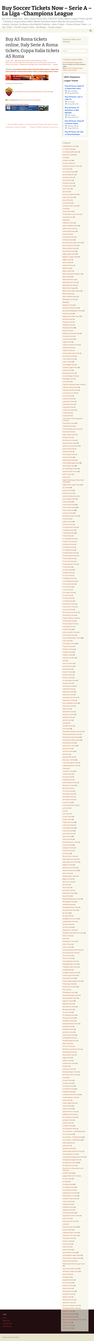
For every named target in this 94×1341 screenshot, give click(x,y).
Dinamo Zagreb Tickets (69, 454)
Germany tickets (67, 669)
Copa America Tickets (69, 401)
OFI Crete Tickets (67, 924)
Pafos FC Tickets (67, 936)
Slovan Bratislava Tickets (69, 1128)
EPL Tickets (66, 487)
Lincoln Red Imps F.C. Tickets (70, 842)
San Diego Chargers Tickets (70, 1072)
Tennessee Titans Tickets (70, 1221)
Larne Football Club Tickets (70, 805)
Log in (4, 1318)
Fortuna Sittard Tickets (69, 635)
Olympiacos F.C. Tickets (69, 930)
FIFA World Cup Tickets (69, 615)
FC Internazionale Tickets (70, 564)
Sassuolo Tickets (67, 1080)
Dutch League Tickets (69, 466)
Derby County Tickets (69, 449)
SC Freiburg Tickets (68, 1086)
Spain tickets (66, 1145)
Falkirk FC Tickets (67, 521)
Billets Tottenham (67, 294)
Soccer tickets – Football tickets (19, 64)
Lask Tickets (66, 808)
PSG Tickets (66, 989)
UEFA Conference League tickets (72, 1258)
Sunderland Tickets (68, 1207)
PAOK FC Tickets (67, 944)
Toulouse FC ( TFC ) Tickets (70, 1235)
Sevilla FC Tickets (67, 1109)
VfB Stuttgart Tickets (68, 1291)
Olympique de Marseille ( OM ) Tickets (73, 933)
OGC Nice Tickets (67, 927)
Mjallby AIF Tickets (68, 879)
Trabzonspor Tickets (68, 1238)
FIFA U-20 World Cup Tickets (70, 612)
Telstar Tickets (67, 1218)
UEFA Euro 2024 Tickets (69, 1261)
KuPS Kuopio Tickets (68, 794)
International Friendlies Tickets (71, 734)
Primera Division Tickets (69, 987)
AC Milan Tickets (67, 160)
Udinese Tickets (67, 1249)
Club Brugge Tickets (68, 379)
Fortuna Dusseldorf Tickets (70, 632)
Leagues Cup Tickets (68, 822)
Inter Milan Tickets (68, 726)
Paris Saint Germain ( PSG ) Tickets (72, 950)
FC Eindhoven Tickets (68, 544)
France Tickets (67, 641)
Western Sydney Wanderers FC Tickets (73, 1319)
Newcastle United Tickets (70, 910)
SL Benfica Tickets (68, 1126)
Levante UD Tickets (68, 831)
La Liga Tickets (67, 802)
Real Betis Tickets (68, 1026)
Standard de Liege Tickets (70, 1198)
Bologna (65, 302)
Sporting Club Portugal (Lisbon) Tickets (73, 1157)
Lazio (64, 811)
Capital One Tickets (68, 347)
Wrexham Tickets (67, 1328)
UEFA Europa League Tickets (70, 1268)
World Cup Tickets (68, 1325)
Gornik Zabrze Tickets (69, 686)
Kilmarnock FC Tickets (69, 785)
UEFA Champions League (69, 1252)
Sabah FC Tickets (67, 1060)
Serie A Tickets (47, 62)
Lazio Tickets (66, 814)
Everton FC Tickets (68, 513)
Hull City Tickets (67, 720)
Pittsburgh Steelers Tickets (70, 967)
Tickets (65, 1224)
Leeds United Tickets (68, 828)
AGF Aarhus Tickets (68, 183)
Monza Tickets (67, 887)
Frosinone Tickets (68, 646)
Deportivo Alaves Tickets (70, 443)
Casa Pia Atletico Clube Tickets (71, 353)
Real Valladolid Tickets (69, 1038)
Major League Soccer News (70, 859)
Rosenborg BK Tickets (69, 1052)
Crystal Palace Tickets (69, 423)
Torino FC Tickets (67, 1230)
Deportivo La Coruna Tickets (70, 446)
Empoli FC (65, 477)
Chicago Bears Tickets (69, 373)
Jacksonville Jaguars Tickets (71, 763)
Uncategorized (67, 1277)
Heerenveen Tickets (68, 706)
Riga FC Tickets (67, 1043)
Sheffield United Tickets (69, 1114)
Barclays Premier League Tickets (72, 242)
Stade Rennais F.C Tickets (70, 1196)
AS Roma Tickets (67, 211)
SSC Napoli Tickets (68, 1184)
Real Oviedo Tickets (68, 1032)
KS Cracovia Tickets (68, 791)
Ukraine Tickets (67, 1274)
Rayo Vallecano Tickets (69, 1006)
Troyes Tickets (67, 1244)
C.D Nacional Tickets (68, 336)
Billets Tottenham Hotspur (70, 296)
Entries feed (6, 1320)
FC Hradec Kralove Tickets (70, 555)
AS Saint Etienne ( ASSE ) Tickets (71, 214)
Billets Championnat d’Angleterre (72, 274)
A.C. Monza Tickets (68, 149)
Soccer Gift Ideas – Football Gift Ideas (73, 1131)
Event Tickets (66, 502)
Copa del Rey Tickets (68, 404)
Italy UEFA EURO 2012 (68, 757)
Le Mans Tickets (67, 819)
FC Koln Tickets (67, 567)
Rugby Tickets (67, 1057)
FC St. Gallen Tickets (68, 592)
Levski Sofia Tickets (68, 833)
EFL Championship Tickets (70, 468)
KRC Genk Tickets (67, 788)
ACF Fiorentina (67, 169)
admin (56, 64)
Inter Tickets (66, 728)
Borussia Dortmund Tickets (70, 308)
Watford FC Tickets (68, 1311)
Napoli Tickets (66, 896)
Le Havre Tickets (67, 816)
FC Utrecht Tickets (68, 601)
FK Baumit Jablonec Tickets (70, 618)
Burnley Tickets (67, 330)
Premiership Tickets (68, 978)
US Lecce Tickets (67, 1283)
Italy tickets (66, 754)
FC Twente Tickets (68, 598)
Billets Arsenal (67, 268)
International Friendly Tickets (71, 737)
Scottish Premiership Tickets (71, 1094)
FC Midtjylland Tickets (69, 578)
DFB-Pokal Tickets (68, 451)
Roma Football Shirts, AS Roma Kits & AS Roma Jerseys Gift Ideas (33, 91)
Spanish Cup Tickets (68, 1148)
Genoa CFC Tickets (68, 663)
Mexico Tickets (67, 873)
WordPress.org (7, 1326)
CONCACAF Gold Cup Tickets (70, 387)
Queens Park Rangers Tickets (71, 995)
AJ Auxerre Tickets (68, 186)
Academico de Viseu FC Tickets (71, 166)
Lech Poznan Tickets (68, 825)
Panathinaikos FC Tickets (69, 941)
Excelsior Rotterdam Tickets (70, 516)
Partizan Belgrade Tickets (70, 961)
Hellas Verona (66, 709)
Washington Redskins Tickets (71, 1308)
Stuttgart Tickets (67, 1204)
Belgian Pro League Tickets (70, 257)
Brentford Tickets (68, 313)
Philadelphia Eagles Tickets (70, 964)
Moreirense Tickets (68, 890)
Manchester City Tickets (69, 867)
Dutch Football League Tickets (71, 463)
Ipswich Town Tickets (68, 743)
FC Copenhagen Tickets (69, 538)
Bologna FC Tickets (68, 305)
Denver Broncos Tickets (69, 440)
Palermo (65, 938)
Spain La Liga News (68, 1143)
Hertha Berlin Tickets (68, 711)
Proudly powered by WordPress (10, 1337)
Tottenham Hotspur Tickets (70, 1232)
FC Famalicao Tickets (68, 547)
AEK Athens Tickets (68, 177)
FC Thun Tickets (67, 595)
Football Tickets (67, 629)
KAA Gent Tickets (67, 777)
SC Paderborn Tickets (69, 1089)
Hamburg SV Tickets (68, 692)
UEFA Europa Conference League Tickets (74, 1264)
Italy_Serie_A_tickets (36, 62)
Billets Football (67, 276)
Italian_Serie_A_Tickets (12, 62)
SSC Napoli (66, 1181)
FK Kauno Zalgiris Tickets (69, 624)
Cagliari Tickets (67, 342)
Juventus (65, 768)
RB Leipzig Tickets (68, 1009)
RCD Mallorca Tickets (68, 1021)
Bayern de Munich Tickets (70, 248)
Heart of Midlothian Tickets (70, 703)
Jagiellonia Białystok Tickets (70, 765)
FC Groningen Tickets (68, 550)
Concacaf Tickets (67, 396)
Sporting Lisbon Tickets (69, 1165)
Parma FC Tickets (67, 958)
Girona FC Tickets (67, 677)
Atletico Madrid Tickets (69, 231)
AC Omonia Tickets (68, 163)
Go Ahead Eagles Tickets (69, 680)
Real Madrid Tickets (68, 1029)
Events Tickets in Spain (69, 507)
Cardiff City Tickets (68, 350)
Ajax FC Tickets (67, 189)
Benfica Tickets (67, 262)
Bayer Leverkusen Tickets (70, 245)
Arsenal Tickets (67, 203)
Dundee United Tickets (69, 460)
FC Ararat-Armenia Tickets (70, 527)
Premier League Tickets (69, 975)
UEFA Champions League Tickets (71, 1255)
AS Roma (19, 60)
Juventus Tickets (67, 774)
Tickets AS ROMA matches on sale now (44, 127)
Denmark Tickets (67, 437)
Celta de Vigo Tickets (68, 359)
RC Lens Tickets (67, 1012)
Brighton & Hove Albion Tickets (71, 316)
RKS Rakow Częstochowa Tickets (72, 1049)
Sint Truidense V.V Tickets (70, 1117)
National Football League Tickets (72, 899)
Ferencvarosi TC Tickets (69, 607)
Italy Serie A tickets (24, 62)
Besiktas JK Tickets (68, 265)
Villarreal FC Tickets (68, 1302)
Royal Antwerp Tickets (69, 1055)
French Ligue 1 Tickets (69, 643)
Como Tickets (66, 381)
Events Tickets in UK (68, 510)
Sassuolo (65, 1077)
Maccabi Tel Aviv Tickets (69, 856)
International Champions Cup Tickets (73, 731)
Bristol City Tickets (68, 319)
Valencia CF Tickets (68, 1285)
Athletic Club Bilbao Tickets (70, 225)
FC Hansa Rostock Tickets (70, 553)
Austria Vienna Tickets (69, 237)
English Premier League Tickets (71, 485)
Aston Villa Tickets (68, 217)
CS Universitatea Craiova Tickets (72, 429)
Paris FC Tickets (67, 947)
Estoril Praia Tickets (68, 493)
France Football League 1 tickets (72, 638)
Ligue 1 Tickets (67, 836)
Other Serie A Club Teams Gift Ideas (30, 100)
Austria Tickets (67, 234)
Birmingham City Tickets (69, 299)
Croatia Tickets (67, 415)
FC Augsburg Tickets (68, 530)
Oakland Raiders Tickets (69, 921)
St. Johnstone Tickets (69, 1187)
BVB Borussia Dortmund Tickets (71, 333)
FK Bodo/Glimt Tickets (69, 621)
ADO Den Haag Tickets (69, 174)
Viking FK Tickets (67, 1297)
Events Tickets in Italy (28, 60)
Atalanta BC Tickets (68, 223)
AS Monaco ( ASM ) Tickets (70, 206)
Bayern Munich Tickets (69, 251)
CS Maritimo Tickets (68, 426)
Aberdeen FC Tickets (68, 155)
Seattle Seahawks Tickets (70, 1097)
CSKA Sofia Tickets (68, 432)
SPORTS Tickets (47, 64)
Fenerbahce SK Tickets (69, 604)
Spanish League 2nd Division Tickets (73, 1151)
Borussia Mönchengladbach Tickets (72, 311)
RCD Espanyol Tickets (69, 1018)
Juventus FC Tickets (68, 771)
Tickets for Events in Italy (70, 1227)
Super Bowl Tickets (68, 1210)
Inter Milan (65, 723)
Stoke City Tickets (68, 1201)
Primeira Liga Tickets (68, 984)
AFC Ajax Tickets (67, 180)
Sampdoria (66, 1066)
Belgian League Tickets (69, 254)
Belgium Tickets (67, 259)
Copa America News (68, 398)
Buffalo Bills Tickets (68, 325)
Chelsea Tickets (67, 370)
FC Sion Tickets (67, 589)
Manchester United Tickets (70, 870)
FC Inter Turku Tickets (69, 561)
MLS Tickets (66, 884)
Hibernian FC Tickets (68, 714)
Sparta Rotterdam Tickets (70, 1154)
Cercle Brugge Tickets (69, 364)
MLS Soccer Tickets (68, 882)
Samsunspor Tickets (68, 1069)
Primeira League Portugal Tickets (72, 981)
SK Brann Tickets (67, 1123)
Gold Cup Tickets (67, 683)
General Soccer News (40, 60)
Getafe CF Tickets (68, 672)
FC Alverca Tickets (68, 524)
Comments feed (7, 1323)
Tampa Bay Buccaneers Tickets (71, 1215)
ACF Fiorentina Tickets (69, 172)
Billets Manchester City (69, 279)
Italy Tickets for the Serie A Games (17, 104)
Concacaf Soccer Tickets (69, 393)
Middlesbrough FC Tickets (70, 876)
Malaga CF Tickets (68, 865)
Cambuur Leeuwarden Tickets (71, 345)
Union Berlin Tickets (68, 1280)
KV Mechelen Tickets (68, 797)
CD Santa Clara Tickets (69, 356)
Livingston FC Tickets (68, 848)
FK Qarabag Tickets (68, 626)
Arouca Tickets (67, 200)
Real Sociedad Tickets (69, 1035)
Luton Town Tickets (68, 850)
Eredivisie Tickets (68, 490)
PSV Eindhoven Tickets (69, 992)
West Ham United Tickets (69, 1317)
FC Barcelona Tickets (68, 533)
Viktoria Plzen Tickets (69, 1300)
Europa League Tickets (69, 499)
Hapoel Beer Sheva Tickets (70, 697)
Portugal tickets (67, 970)
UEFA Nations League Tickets (70, 1271)
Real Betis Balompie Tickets (70, 1023)
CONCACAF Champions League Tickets (73, 384)
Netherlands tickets (68, 904)
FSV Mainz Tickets (68, 652)
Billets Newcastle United (69, 285)
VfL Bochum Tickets (68, 1294)
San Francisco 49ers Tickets (70, 1074)
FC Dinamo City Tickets (69, 541)
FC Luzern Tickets (67, 575)
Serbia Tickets (67, 1100)
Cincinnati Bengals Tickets (70, 376)
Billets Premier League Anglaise (71, 291)
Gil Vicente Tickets (68, 675)
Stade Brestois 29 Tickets (70, 1193)
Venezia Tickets (67, 1288)
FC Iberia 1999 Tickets (69, 558)
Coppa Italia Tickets (68, 407)
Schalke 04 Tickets (68, 1092)
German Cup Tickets (68, 666)
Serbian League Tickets (69, 1103)
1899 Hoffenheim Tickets (69, 146)
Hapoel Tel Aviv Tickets (69, 700)
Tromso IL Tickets (67, 1241)
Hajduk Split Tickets (68, 689)
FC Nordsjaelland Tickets (69, 581)
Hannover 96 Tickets (68, 694)
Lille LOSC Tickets (67, 839)
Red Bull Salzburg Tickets (70, 1040)
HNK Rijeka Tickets (68, 717)
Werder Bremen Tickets (69, 1314)
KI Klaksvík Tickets (68, 780)
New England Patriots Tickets (71, 907)
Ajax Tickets (66, 191)
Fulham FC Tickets (68, 655)
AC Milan (65, 157)
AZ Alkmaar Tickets (68, 240)
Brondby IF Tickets (68, 322)
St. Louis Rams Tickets (69, 1190)
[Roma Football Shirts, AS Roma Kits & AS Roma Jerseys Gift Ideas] (9, 91)
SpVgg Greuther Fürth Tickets (71, 1176)
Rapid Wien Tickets (68, 1004)
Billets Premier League (69, 288)
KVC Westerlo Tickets (69, 799)
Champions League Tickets (70, 367)
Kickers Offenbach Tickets (70, 782)
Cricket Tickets (67, 413)
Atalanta (65, 220)
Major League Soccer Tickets (71, 862)
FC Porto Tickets (67, 587)
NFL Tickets (66, 913)
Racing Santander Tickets (70, 998)
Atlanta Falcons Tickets (69, 228)
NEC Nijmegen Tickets (69, 901)
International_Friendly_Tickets (71, 740)
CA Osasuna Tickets (68, 339)
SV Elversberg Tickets (69, 1213)
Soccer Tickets (67, 1134)
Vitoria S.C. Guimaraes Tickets (71, 1305)
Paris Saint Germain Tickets (70, 953)
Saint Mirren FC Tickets (69, 1063)
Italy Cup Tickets (67, 748)
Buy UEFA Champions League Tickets (73, 62)
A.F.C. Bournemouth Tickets (70, 152)
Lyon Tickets (66, 853)
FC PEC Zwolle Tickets (69, 584)
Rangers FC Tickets (68, 1001)
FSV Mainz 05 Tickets (68, 649)
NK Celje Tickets (67, 916)
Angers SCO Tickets (68, 197)
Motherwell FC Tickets (69, 893)
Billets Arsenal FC (67, 271)
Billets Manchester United (70, 282)
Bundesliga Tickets (68, 328)
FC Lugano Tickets (68, 572)
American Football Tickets (70, 194)
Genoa (64, 660)
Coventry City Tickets (69, 410)
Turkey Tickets (67, 1247)
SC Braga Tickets (67, 1083)
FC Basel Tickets (67, 536)
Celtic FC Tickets (67, 362)
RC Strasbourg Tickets (69, 1015)
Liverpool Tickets (67, 845)
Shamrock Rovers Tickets (70, 1111)
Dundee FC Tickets (68, 457)
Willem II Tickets (67, 1322)
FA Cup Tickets (67, 519)
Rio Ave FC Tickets (68, 1046)
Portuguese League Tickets (70, 972)
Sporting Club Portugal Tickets (71, 1160)
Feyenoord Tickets (68, 609)
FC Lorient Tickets (68, 570)
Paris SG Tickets (67, 955)
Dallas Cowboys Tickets (69, 434)
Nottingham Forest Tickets (70, 918)
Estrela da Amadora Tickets (70, 496)
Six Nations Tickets (68, 1120)
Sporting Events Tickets (35, 64)
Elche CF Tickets (67, 474)
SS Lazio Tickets (67, 1179)
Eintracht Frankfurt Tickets (70, 471)
